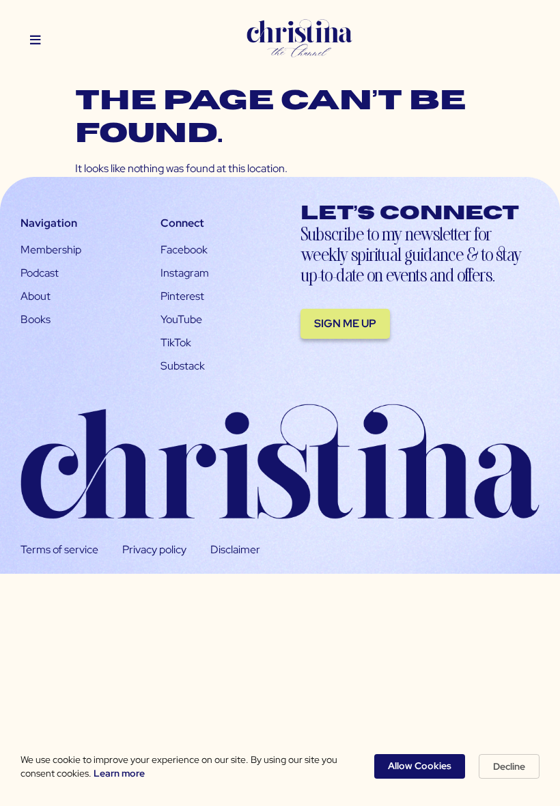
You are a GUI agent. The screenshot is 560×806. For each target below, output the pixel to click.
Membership (50, 249)
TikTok (175, 342)
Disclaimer (235, 549)
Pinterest (182, 296)
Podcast (39, 273)
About (35, 296)
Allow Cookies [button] (419, 766)
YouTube (181, 319)
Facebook (184, 249)
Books (35, 319)
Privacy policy (154, 549)
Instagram (184, 273)
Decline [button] (509, 766)
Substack (182, 366)
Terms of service (59, 549)
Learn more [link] (119, 773)
